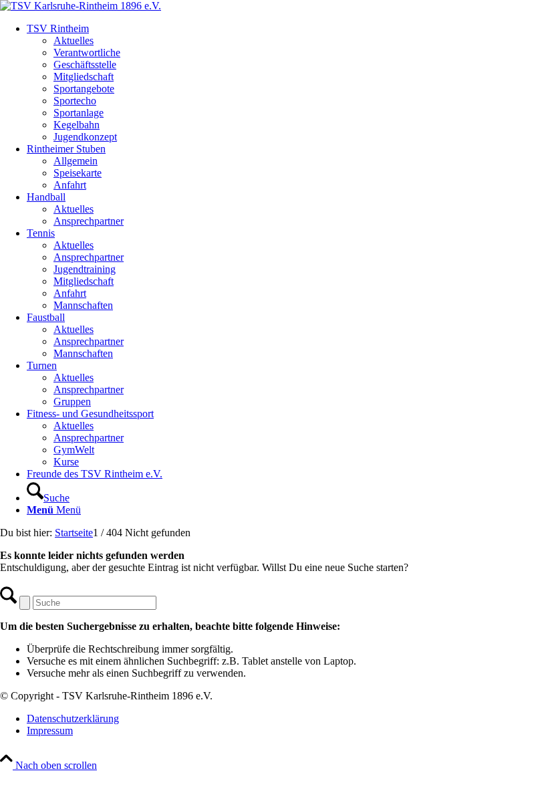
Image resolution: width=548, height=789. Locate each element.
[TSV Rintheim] (80, 5)
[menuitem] (287, 83)
